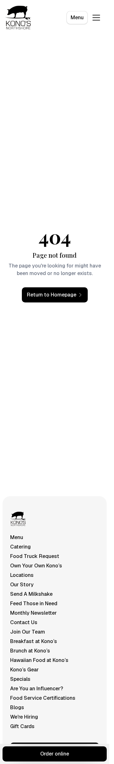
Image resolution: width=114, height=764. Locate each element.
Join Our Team (27, 632)
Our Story (22, 584)
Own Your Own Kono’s (36, 565)
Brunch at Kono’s (30, 650)
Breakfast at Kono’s (33, 641)
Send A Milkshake (31, 594)
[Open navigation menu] (96, 17)
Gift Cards (22, 726)
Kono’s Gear (24, 669)
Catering (20, 546)
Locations (22, 575)
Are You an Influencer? (36, 688)
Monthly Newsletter (33, 613)
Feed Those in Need (33, 603)
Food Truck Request (34, 556)
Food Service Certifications (42, 698)
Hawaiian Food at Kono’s (39, 660)
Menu (77, 17)
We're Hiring (24, 717)
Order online (54, 753)
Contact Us (23, 622)
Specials (20, 679)
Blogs (17, 707)
